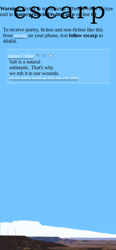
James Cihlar (21, 56)
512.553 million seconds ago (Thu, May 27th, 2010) (43, 78)
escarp (20, 35)
